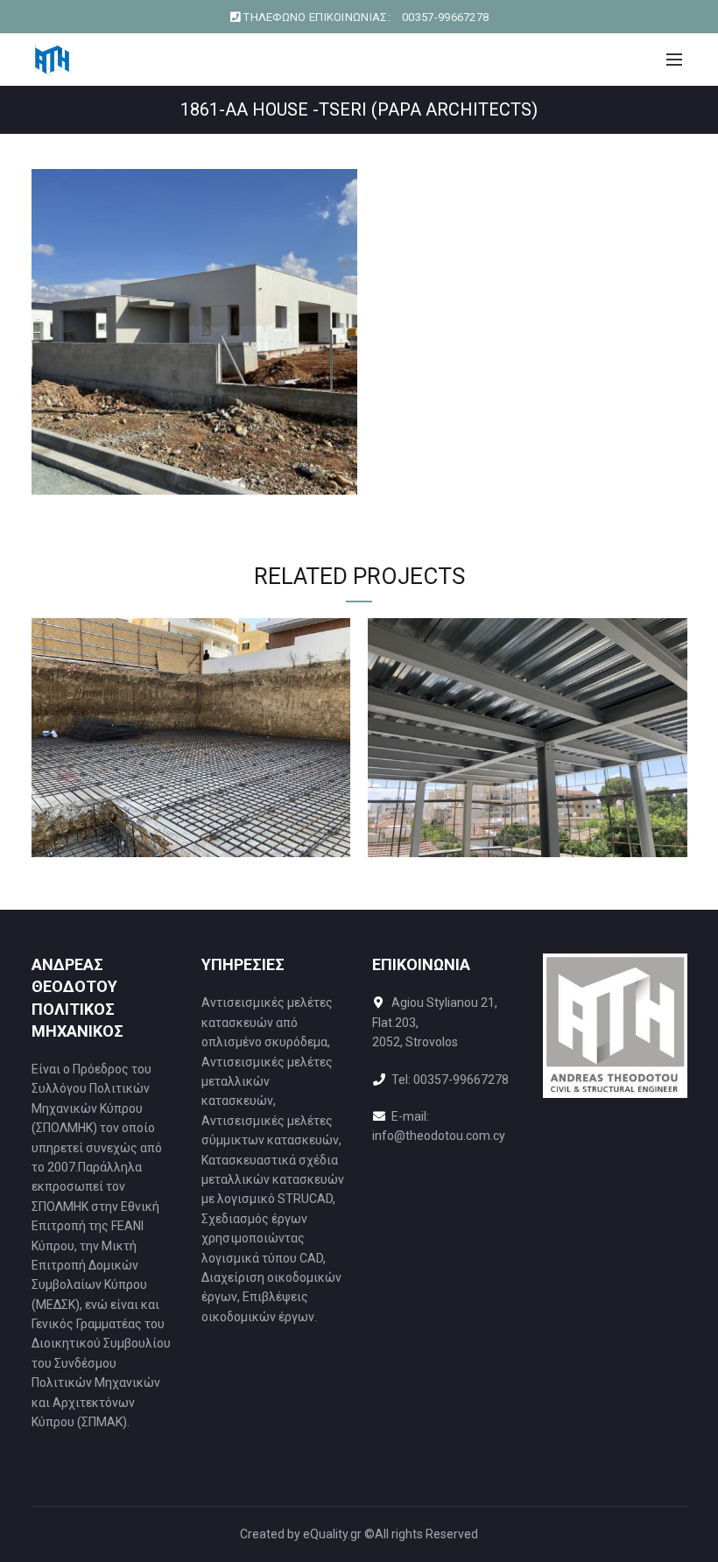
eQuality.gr (332, 1534)
